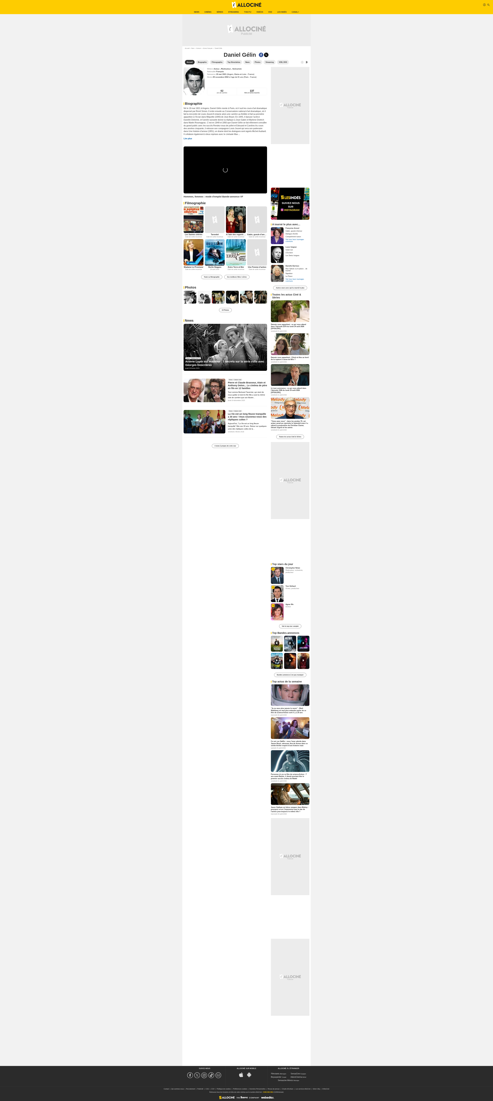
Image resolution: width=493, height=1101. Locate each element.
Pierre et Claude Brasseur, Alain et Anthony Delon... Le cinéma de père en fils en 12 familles (247, 385)
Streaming (233, 12)
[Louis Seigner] (277, 254)
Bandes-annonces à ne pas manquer (290, 675)
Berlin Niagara (214, 267)
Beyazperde (276, 1077)
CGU (207, 1089)
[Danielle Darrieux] (277, 273)
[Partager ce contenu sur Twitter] (266, 55)
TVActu (247, 12)
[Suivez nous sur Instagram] (204, 1075)
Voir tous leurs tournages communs (295, 240)
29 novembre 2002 (221, 77)
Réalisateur (226, 69)
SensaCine (295, 1074)
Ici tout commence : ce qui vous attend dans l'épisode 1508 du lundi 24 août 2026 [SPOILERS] (288, 390)
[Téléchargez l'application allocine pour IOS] (242, 1074)
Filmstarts (275, 1074)
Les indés (282, 12)
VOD (270, 12)
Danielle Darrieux (292, 266)
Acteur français (207, 48)
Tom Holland (291, 586)
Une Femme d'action (257, 267)
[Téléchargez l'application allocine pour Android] (250, 1074)
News (196, 12)
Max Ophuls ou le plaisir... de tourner (296, 270)
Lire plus (188, 138)
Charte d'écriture (287, 1089)
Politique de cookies (224, 1089)
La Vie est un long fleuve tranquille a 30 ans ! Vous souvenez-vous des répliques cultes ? (247, 417)
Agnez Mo (289, 604)
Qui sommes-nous (177, 1089)
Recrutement (190, 1089)
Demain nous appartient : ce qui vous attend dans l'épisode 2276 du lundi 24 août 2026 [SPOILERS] (288, 326)
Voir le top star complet (290, 626)
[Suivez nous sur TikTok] (211, 1075)
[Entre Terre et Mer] (236, 252)
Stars (193, 48)
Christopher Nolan (293, 568)
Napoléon (289, 273)
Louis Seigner (291, 247)
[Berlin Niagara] (215, 252)
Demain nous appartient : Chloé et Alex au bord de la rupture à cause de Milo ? (290, 358)
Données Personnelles (257, 1089)
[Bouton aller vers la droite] (306, 62)
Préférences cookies (240, 1089)
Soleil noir (289, 250)
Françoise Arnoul (292, 228)
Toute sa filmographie (212, 277)
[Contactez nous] (218, 1075)
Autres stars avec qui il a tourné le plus (290, 288)
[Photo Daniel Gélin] (190, 297)
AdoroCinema (296, 1077)
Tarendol (215, 234)
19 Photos (225, 310)
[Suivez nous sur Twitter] (197, 1075)
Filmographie (195, 203)
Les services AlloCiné (303, 1089)
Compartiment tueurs (293, 237)
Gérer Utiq (316, 1089)
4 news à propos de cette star (225, 446)
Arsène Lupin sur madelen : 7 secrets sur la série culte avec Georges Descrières (224, 363)
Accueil (187, 48)
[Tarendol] (215, 219)
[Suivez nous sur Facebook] (190, 1075)
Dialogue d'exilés (292, 234)
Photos (190, 287)
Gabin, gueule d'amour (257, 234)
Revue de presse (274, 1089)
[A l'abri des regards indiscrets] (236, 219)
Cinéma (207, 12)
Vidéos (259, 12)
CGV (213, 1089)
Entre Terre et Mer (236, 267)
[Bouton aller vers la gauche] (302, 62)
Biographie (193, 104)
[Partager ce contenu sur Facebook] (261, 55)
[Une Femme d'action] (257, 252)
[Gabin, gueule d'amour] (257, 219)
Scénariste (237, 69)
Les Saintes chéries (193, 234)
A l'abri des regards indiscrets (236, 234)
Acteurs (198, 48)
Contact (166, 1089)
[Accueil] (246, 5)
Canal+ (295, 12)
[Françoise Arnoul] (277, 235)
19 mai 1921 (221, 74)
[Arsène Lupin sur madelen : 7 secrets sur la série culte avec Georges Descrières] (225, 347)
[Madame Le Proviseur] (193, 252)
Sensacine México (285, 1080)
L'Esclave (289, 253)
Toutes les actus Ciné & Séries (290, 437)
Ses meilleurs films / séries (237, 277)
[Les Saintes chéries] (193, 219)
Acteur (217, 69)
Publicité (200, 1089)
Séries (220, 12)
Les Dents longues (292, 255)
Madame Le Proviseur (193, 267)
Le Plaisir (289, 276)
